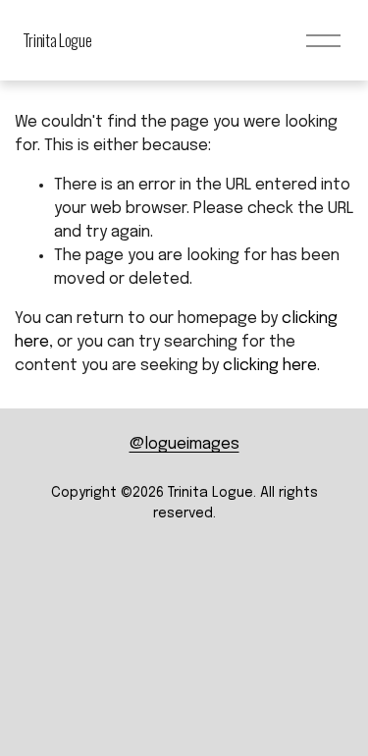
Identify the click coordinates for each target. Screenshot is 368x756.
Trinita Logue (57, 40)
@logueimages (184, 444)
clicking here (270, 365)
